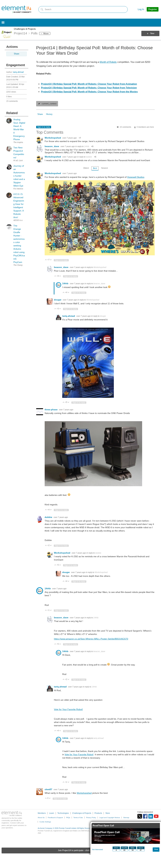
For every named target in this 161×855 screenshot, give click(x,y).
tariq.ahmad (18, 72)
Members (42, 813)
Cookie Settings (45, 822)
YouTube (156, 816)
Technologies (63, 813)
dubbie (89, 157)
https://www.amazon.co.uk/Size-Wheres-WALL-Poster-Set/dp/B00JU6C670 (91, 639)
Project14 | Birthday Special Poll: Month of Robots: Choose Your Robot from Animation (89, 84)
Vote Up (46, 260)
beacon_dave (52, 146)
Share (16, 54)
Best (95, 168)
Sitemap (126, 817)
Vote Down (51, 260)
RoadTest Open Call (103, 825)
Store (107, 813)
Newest (104, 168)
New (152, 33)
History (49, 114)
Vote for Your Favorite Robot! (68, 709)
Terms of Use (78, 817)
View (156, 849)
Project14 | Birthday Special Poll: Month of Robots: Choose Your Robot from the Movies (89, 91)
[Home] (16, 9)
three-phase (51, 409)
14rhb (86, 146)
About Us (41, 817)
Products (98, 813)
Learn (51, 813)
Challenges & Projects (25, 29)
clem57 (49, 789)
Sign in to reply (43, 127)
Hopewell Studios (135, 177)
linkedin (150, 816)
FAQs (68, 817)
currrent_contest (49, 104)
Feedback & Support (55, 817)
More (46, 33)
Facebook (145, 816)
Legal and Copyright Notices (109, 817)
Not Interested (97, 849)
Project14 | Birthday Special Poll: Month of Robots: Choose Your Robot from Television (89, 87)
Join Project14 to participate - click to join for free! (80, 850)
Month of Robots (108, 62)
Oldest (86, 168)
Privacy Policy (91, 817)
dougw (58, 299)
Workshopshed (53, 138)
